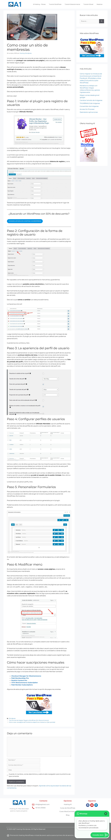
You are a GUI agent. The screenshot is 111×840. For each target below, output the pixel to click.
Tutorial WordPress (55, 4)
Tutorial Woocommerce (72, 4)
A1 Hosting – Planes (39, 4)
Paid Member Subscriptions (22, 685)
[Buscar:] (89, 21)
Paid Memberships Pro (20, 678)
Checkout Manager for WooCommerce (26, 676)
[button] (105, 813)
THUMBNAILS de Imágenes (90, 103)
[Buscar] (101, 21)
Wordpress (12, 718)
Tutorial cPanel (88, 4)
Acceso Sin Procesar (87, 109)
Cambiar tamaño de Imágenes (91, 100)
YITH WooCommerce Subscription (24, 682)
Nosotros (99, 4)
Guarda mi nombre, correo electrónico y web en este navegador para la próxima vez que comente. (40, 775)
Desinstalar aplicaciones (89, 112)
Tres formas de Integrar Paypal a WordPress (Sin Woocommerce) (29, 720)
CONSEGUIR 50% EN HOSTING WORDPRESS (25, 221)
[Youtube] (92, 805)
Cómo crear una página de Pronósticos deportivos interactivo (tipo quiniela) (32, 722)
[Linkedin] (96, 805)
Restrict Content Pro (19, 680)
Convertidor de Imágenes (89, 106)
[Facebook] (87, 805)
